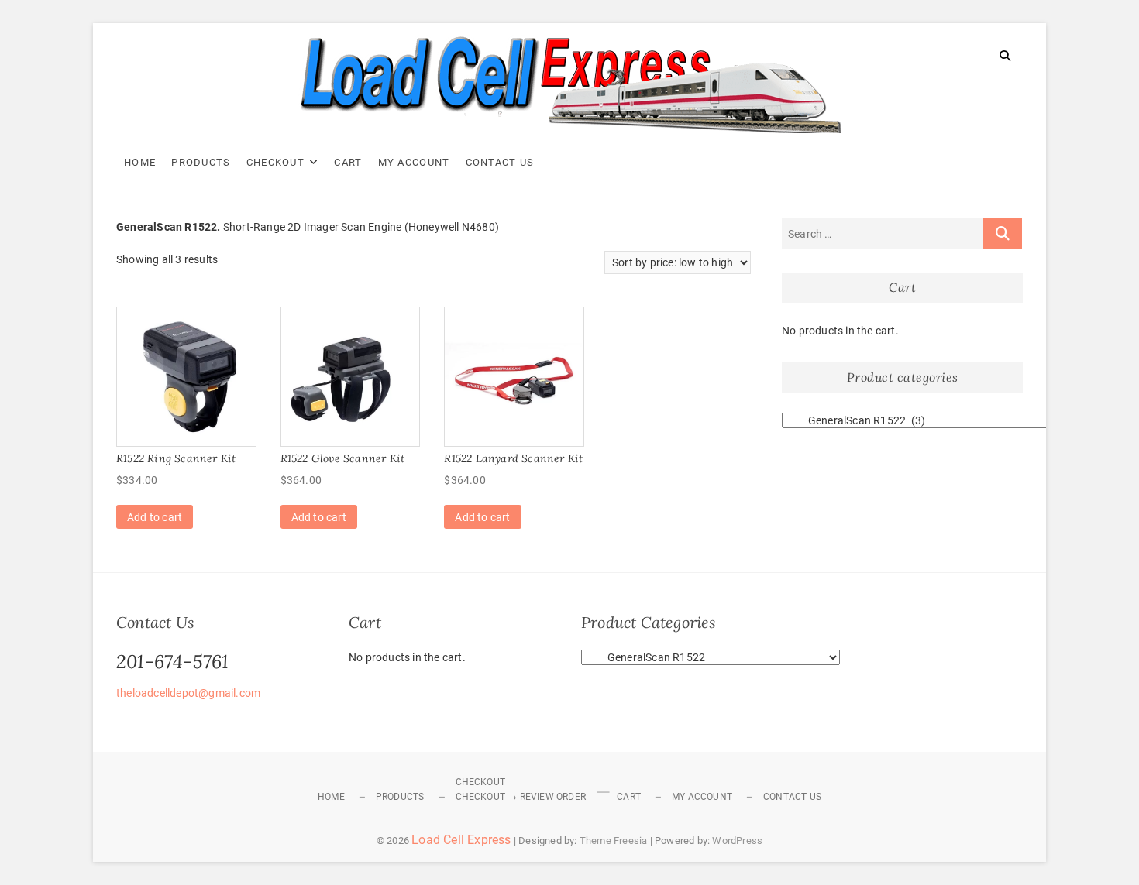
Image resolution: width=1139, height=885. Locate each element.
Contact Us (500, 162)
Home (140, 162)
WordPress (737, 840)
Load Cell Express (461, 839)
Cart (348, 162)
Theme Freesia (614, 840)
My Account (414, 162)
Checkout (275, 162)
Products (200, 162)
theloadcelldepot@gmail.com (188, 693)
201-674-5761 (172, 662)
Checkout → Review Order (521, 796)
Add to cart (154, 517)
